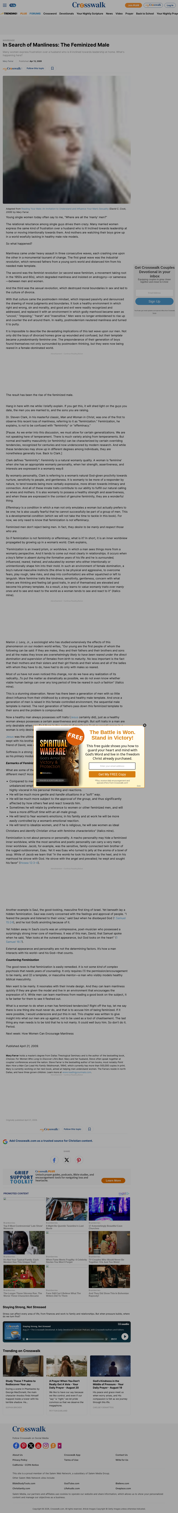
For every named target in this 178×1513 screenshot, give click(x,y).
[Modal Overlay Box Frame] (89, 756)
